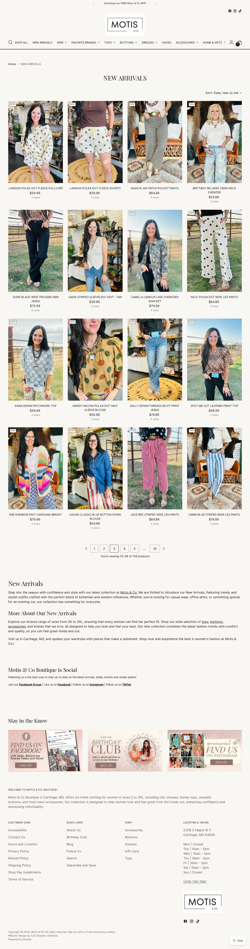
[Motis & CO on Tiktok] (240, 11)
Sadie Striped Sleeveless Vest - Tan (95, 297)
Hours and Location (22, 844)
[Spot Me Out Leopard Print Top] (214, 360)
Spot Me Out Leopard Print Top (214, 405)
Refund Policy (18, 858)
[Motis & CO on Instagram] (235, 11)
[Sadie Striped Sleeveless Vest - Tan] (95, 251)
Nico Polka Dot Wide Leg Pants (214, 297)
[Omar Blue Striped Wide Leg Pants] (214, 468)
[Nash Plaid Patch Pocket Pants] (155, 142)
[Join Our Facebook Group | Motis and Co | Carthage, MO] (45, 751)
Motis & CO (37, 931)
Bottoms (131, 837)
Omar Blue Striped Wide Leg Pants (214, 514)
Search (72, 858)
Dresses (131, 844)
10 (154, 549)
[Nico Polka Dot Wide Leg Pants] (214, 251)
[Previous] (93, 3)
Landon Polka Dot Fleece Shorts (95, 188)
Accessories (134, 830)
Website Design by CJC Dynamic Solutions (33, 935)
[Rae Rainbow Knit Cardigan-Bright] (35, 468)
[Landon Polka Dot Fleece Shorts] (95, 142)
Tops (128, 858)
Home (12, 64)
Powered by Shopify (19, 939)
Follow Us (74, 851)
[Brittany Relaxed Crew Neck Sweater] (214, 142)
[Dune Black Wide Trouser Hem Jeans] (35, 251)
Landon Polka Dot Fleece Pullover (36, 188)
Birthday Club (77, 837)
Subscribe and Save (81, 865)
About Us (73, 830)
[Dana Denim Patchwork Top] (35, 360)
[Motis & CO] (125, 25)
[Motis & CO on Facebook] (230, 11)
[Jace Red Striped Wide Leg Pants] (155, 468)
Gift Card (132, 851)
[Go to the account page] (231, 42)
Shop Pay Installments (24, 872)
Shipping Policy (19, 865)
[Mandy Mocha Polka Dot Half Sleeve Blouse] (95, 360)
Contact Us (16, 837)
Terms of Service (20, 879)
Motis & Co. (129, 592)
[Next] (156, 3)
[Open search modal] (10, 42)
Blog (70, 844)
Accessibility (17, 830)
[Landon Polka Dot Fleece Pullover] (35, 142)
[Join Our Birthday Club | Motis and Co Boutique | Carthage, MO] (125, 751)
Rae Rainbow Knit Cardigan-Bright (35, 514)
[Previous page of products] (86, 549)
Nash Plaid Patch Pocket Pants (155, 188)
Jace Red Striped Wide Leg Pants (154, 514)
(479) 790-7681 (194, 882)
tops (205, 622)
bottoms (216, 622)
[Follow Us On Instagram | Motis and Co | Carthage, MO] (205, 751)
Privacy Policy (18, 851)
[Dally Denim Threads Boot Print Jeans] (155, 360)
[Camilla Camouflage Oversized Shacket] (155, 251)
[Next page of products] (163, 549)
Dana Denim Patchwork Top (35, 405)
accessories (17, 626)
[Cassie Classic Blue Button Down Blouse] (95, 468)
